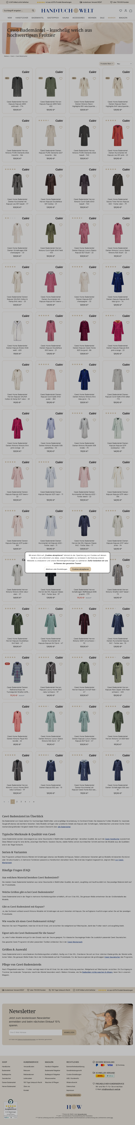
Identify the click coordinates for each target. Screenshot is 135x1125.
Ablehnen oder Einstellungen (56, 569)
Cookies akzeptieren (80, 569)
